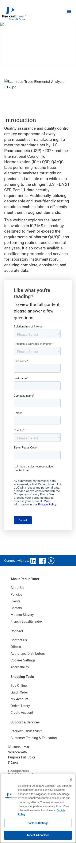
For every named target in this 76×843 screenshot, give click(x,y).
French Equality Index (26, 621)
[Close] (71, 779)
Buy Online (19, 686)
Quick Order (19, 692)
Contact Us (19, 640)
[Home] (13, 13)
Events (15, 601)
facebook (42, 561)
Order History (20, 706)
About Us (17, 588)
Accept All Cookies (38, 835)
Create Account (22, 713)
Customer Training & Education (34, 738)
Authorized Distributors (28, 654)
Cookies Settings (38, 823)
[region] (38, 808)
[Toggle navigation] (69, 11)
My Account (19, 699)
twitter (51, 560)
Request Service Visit (26, 731)
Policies (16, 595)
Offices (16, 647)
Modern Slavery (22, 615)
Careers (16, 608)
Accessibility (20, 667)
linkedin (33, 560)
